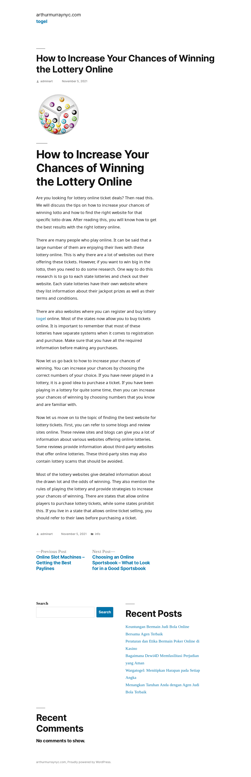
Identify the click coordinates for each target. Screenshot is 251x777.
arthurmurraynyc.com (58, 14)
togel (41, 21)
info (97, 534)
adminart (46, 81)
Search (42, 603)
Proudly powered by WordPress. (89, 762)
